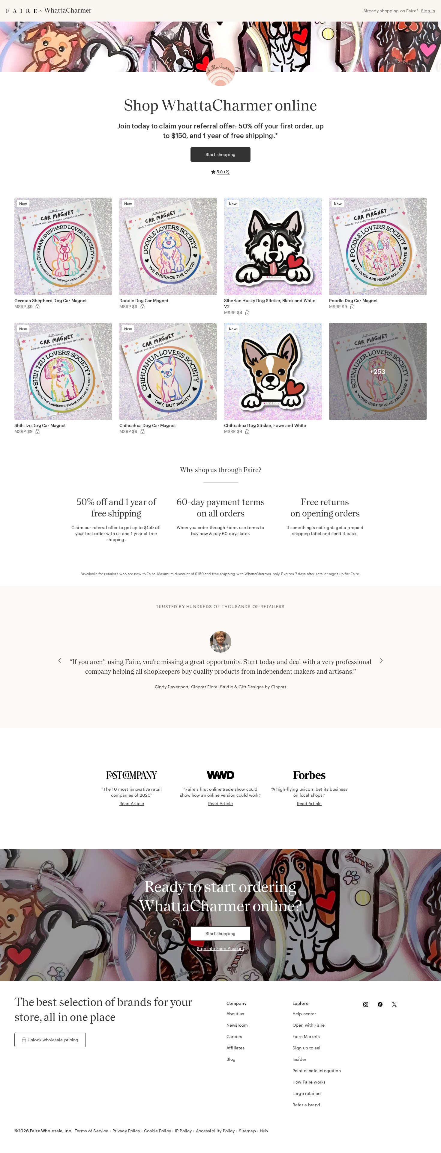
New (23, 203)
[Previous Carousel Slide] (59, 660)
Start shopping (221, 154)
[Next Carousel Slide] (381, 660)
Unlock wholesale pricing (53, 1039)
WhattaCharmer (258, 574)
